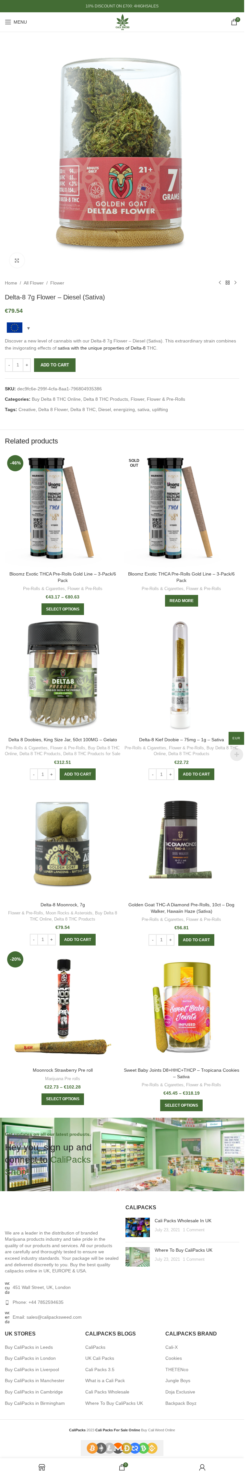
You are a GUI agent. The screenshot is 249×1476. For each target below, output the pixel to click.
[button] (78, 774)
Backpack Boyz (180, 1403)
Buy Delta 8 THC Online (56, 399)
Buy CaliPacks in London (30, 1358)
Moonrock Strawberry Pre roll (63, 1070)
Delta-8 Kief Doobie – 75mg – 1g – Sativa (181, 739)
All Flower (34, 282)
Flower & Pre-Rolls (166, 399)
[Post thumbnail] (137, 1227)
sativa (143, 409)
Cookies (173, 1358)
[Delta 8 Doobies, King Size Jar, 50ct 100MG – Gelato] (63, 676)
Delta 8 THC (83, 409)
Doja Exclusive (180, 1391)
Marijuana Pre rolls (62, 1078)
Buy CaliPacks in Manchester (35, 1380)
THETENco (176, 1369)
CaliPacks (95, 1347)
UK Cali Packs (99, 1358)
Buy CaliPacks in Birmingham (35, 1403)
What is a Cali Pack (105, 1380)
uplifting (160, 409)
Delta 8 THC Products (105, 399)
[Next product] (235, 283)
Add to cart (55, 365)
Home (11, 282)
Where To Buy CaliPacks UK (183, 1250)
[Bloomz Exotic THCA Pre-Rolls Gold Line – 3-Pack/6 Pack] (63, 510)
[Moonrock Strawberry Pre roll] (63, 1007)
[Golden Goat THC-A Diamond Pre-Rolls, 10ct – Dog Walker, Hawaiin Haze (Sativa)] (182, 841)
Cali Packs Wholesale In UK (183, 1220)
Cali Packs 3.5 (99, 1369)
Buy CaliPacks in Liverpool (32, 1369)
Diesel (104, 409)
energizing (124, 409)
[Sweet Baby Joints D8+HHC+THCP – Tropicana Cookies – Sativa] (182, 1007)
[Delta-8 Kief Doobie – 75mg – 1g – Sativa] (182, 676)
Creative (27, 409)
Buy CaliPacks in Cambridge (34, 1391)
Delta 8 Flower (53, 409)
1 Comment (194, 1230)
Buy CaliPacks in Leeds (29, 1347)
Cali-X (171, 1347)
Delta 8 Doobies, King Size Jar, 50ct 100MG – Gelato (62, 739)
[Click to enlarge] (17, 260)
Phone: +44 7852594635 (38, 1302)
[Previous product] (220, 283)
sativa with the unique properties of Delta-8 (102, 348)
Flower (57, 282)
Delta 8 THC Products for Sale (91, 753)
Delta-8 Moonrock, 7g (63, 904)
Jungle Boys (177, 1380)
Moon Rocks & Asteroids (69, 913)
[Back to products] (227, 283)
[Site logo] (122, 21)
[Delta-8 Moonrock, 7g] (63, 841)
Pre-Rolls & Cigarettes (44, 588)
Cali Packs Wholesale (107, 1391)
